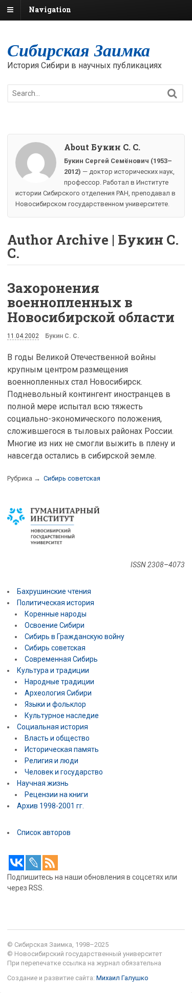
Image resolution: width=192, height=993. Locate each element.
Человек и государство (64, 772)
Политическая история (55, 603)
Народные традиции (59, 682)
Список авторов (44, 832)
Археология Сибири (58, 693)
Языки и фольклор (55, 704)
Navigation (50, 9)
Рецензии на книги (56, 794)
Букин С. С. (62, 336)
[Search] (172, 93)
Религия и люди (51, 761)
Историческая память (62, 749)
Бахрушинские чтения (54, 591)
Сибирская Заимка (78, 49)
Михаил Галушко (122, 978)
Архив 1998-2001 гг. (51, 806)
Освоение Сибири (54, 625)
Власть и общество (57, 738)
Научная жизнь (43, 783)
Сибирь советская (72, 478)
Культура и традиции (53, 670)
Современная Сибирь (61, 659)
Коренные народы (56, 614)
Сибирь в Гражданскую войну (74, 636)
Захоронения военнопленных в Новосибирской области (91, 302)
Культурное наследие (62, 715)
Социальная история (52, 727)
